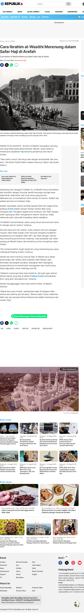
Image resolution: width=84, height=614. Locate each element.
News (20, 12)
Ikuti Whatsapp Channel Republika (30, 316)
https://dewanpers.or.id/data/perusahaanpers (18, 602)
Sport (34, 568)
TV (1, 577)
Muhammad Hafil (20, 60)
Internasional (4, 571)
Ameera (2, 562)
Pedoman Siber (37, 588)
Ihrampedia (72, 12)
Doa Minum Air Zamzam (46, 177)
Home (2, 41)
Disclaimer (3, 591)
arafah (8, 328)
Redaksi (19, 588)
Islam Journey (33, 12)
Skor (33, 562)
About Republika (6, 588)
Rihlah (13, 41)
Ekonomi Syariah (22, 562)
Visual (18, 574)
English (34, 574)
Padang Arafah (37, 276)
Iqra (17, 565)
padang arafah (47, 328)
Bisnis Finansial (37, 571)
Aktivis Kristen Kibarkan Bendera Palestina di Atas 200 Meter (28, 179)
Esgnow (3, 574)
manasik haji (35, 328)
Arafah (10, 209)
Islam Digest (36, 565)
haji (22, 151)
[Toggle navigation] (2, 4)
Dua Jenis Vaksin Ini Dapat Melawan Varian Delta (9, 178)
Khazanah (3, 565)
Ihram (7, 41)
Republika (5, 17)
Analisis (18, 568)
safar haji (25, 328)
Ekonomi (58, 12)
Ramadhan (20, 577)
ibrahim (16, 328)
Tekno (18, 571)
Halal (47, 12)
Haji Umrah (7, 12)
